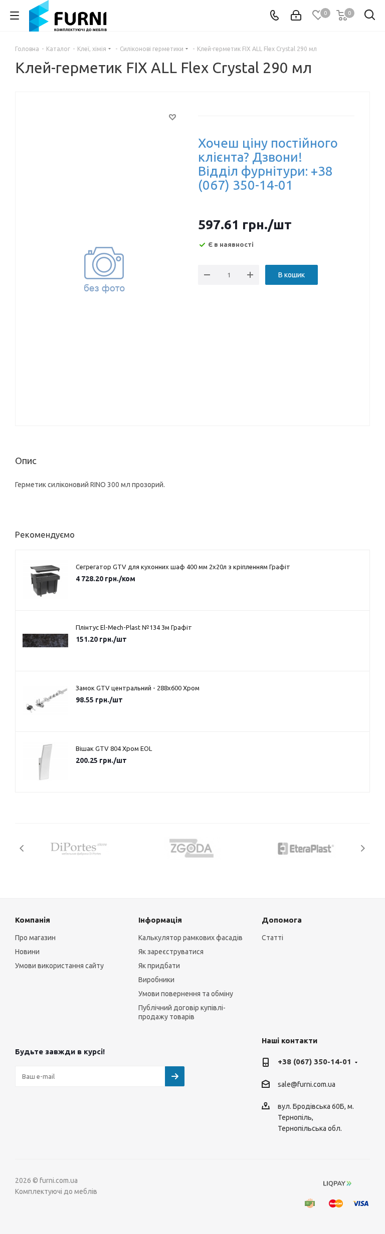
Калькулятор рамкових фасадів (190, 938)
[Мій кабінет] (296, 16)
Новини (27, 952)
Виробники (156, 980)
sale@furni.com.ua (306, 1084)
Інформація (160, 920)
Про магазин (35, 938)
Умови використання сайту (59, 966)
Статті (272, 938)
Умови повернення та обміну (185, 994)
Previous (22, 848)
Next (362, 848)
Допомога (282, 920)
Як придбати (159, 966)
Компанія (32, 920)
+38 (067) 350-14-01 (314, 1061)
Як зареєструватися (171, 952)
